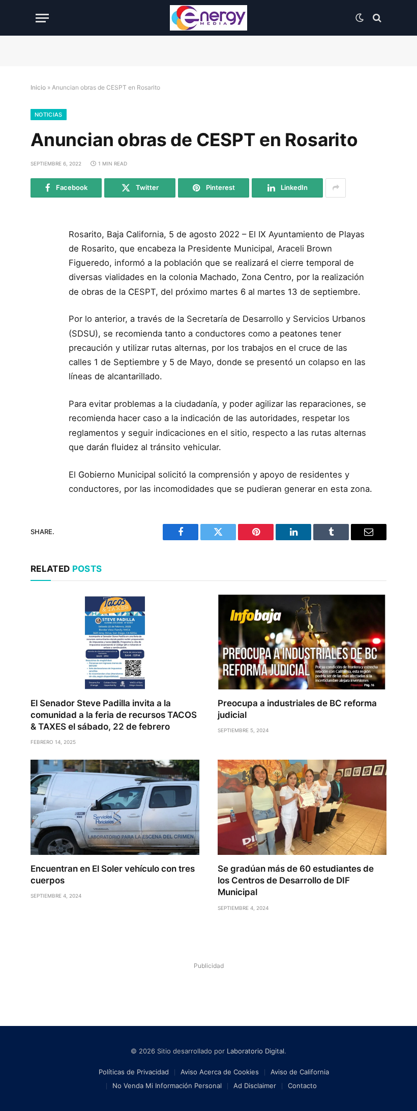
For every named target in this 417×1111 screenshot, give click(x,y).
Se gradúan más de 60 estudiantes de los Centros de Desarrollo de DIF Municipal (296, 880)
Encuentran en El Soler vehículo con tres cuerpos (113, 874)
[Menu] (42, 18)
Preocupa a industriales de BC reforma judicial (297, 709)
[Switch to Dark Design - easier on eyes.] (359, 17)
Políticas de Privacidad (134, 1072)
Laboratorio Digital (255, 1051)
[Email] (42, 354)
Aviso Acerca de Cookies (220, 1072)
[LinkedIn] (42, 308)
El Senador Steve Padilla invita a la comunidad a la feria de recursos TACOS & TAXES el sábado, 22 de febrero (114, 715)
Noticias (49, 114)
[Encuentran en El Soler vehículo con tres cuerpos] (115, 807)
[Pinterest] (42, 331)
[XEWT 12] (208, 18)
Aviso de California (300, 1072)
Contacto (302, 1085)
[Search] (376, 18)
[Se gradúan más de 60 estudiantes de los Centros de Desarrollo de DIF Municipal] (302, 807)
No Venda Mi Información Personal (167, 1085)
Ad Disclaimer (254, 1085)
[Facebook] (42, 262)
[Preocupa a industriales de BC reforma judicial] (302, 641)
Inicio (38, 87)
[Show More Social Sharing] (335, 188)
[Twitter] (42, 285)
